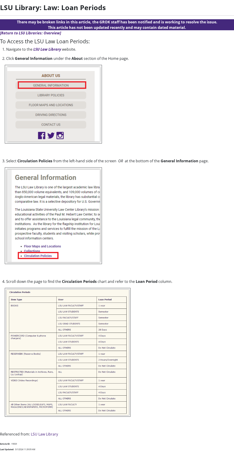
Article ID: (5, 443)
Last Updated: (7, 449)
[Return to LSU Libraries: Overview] (30, 33)
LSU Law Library (47, 49)
